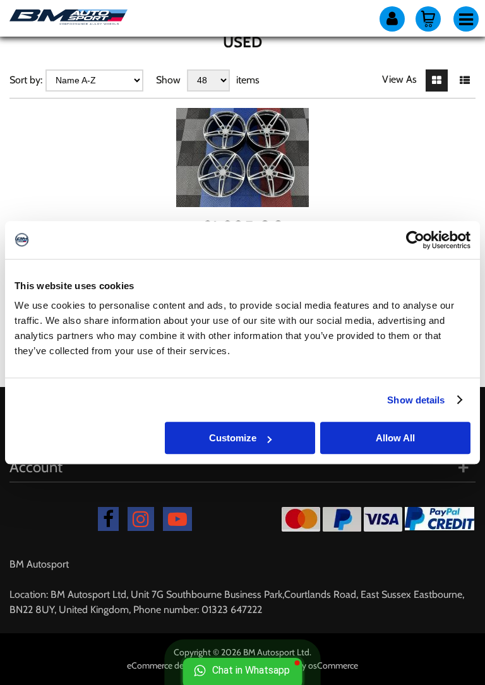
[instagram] (141, 519)
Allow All (395, 437)
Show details (416, 400)
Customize (232, 437)
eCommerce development (176, 665)
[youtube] (177, 519)
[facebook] (108, 519)
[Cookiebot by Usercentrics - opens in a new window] (415, 239)
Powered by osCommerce (310, 665)
